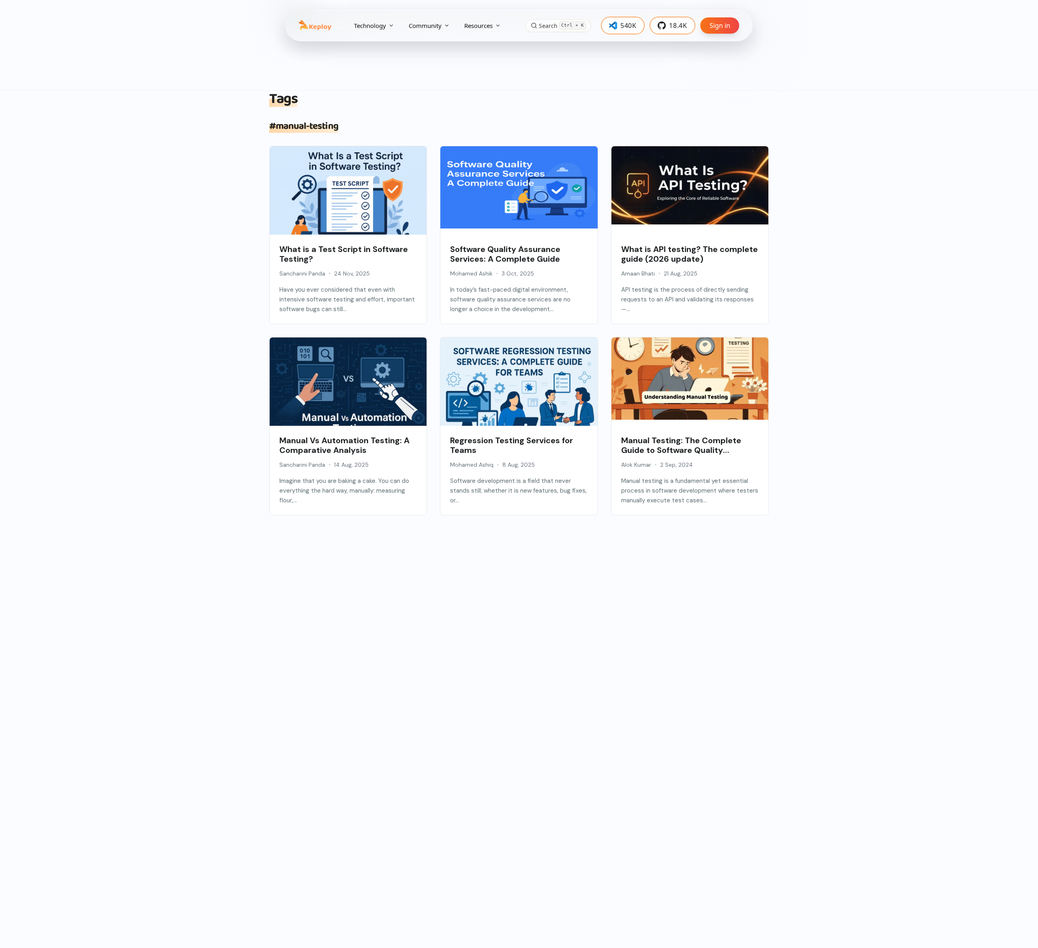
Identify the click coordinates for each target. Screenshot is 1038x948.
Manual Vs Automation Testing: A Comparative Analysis (344, 445)
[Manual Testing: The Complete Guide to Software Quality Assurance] (689, 378)
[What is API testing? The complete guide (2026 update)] (689, 185)
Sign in (720, 25)
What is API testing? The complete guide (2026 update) (689, 254)
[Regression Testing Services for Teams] (518, 389)
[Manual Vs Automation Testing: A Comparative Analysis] (348, 389)
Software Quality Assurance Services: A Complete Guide (505, 254)
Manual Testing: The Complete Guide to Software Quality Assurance (681, 445)
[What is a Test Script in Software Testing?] (348, 198)
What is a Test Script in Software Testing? (343, 254)
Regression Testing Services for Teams (511, 445)
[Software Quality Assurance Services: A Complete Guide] (518, 187)
